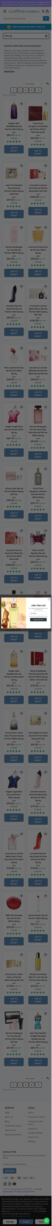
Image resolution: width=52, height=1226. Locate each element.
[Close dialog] (49, 599)
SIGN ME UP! (38, 620)
